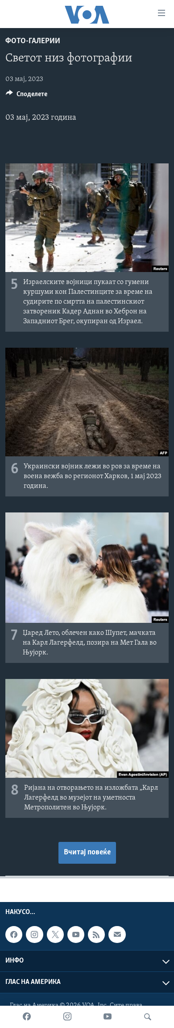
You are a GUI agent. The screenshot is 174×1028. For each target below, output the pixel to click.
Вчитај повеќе (87, 853)
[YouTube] (107, 1017)
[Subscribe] (116, 934)
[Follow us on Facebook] (13, 934)
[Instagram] (67, 1017)
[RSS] (96, 934)
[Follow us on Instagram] (34, 934)
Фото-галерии (32, 41)
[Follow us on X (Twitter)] (55, 934)
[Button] (26, 96)
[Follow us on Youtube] (75, 934)
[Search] (147, 1017)
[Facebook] (27, 1017)
